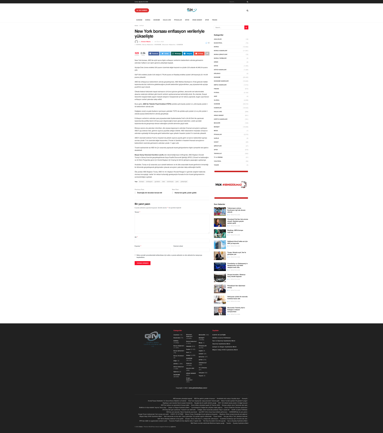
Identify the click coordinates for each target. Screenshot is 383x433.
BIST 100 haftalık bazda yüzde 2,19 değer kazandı (232, 403)
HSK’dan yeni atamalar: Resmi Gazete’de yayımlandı (181, 412)
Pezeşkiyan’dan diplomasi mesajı (236, 287)
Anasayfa (244, 398)
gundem (157, 181)
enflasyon (149, 181)
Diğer (216, 62)
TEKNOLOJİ (218, 153)
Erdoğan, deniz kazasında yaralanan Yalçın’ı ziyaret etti (214, 410)
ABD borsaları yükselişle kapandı (182, 398)
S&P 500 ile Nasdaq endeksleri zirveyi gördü (170, 419)
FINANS (214, 20)
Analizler (218, 39)
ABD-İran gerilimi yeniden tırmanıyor (204, 398)
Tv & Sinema (218, 157)
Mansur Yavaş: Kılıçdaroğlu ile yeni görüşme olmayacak (201, 414)
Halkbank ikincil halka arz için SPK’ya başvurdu (237, 242)
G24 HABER (142, 10)
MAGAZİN (217, 123)
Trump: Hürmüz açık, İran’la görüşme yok (236, 253)
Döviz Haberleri (220, 70)
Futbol (216, 92)
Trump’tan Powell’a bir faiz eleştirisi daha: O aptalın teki (185, 421)
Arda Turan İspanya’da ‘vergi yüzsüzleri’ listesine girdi (203, 401)
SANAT (216, 142)
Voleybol (217, 161)
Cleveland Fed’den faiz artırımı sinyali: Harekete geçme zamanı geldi (237, 221)
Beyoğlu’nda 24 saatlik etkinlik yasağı (205, 403)
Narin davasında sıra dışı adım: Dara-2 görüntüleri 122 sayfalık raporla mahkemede (187, 416)
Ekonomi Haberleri (169, 44)
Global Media (146, 41)
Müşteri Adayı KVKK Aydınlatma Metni (225, 350)
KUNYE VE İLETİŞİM (219, 335)
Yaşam (216, 165)
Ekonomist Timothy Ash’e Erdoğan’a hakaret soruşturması (236, 310)
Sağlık (216, 138)
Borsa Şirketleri (220, 54)
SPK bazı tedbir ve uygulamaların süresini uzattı (153, 421)
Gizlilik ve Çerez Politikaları (221, 338)
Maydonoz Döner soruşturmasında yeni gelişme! (233, 414)
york (177, 181)
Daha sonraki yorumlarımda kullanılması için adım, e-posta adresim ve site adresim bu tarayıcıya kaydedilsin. (169, 256)
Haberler (218, 108)
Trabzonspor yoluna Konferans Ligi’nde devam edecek (236, 210)
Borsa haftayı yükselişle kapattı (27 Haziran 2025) (205, 405)
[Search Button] (247, 1)
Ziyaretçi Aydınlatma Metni (221, 344)
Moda (216, 130)
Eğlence (217, 73)
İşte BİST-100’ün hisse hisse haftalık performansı (213, 412)
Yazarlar (228, 423)
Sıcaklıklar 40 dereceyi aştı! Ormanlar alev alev (233, 419)
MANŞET (217, 127)
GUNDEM (139, 20)
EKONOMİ (156, 20)
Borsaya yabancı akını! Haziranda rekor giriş (234, 405)
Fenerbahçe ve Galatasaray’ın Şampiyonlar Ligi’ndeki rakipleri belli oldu (237, 265)
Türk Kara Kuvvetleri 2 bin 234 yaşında (214, 421)
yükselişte (184, 181)
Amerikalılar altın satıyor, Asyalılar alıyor (228, 398)
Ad (136, 237)
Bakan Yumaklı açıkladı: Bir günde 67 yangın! (234, 401)
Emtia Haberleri (220, 85)
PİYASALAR (178, 20)
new (163, 181)
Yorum (137, 212)
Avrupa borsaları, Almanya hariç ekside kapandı (236, 275)
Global (217, 100)
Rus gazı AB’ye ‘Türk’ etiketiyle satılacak (235, 416)
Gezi (215, 96)
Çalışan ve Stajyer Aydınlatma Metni (224, 347)
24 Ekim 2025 (159, 41)
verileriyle (170, 181)
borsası (141, 181)
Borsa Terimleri (220, 58)
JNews (141, 426)
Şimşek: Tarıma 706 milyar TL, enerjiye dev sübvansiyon (201, 419)
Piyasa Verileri (217, 416)
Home (136, 25)
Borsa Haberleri (147, 44)
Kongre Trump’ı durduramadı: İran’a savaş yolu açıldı (153, 414)
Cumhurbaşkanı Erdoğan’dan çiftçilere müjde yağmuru (206, 407)
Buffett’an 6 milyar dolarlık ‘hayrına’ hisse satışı (152, 407)
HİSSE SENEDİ (197, 20)
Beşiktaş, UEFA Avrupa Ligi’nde (235, 231)
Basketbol (218, 43)
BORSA (147, 20)
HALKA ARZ (167, 20)
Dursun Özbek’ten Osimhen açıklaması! (235, 407)
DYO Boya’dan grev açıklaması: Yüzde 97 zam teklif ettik (179, 410)
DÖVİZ (187, 20)
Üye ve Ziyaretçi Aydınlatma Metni (223, 341)
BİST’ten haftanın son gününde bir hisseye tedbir (175, 405)
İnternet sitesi (178, 246)
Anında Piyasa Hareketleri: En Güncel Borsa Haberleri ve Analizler (167, 401)
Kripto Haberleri (220, 119)
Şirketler (218, 146)
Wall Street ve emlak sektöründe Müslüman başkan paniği (207, 423)
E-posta (138, 246)
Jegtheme (173, 426)
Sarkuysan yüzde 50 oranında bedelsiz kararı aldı (237, 298)
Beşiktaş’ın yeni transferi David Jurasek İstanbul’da (177, 403)
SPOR (207, 20)
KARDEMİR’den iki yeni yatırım (238, 412)
